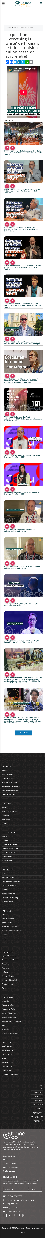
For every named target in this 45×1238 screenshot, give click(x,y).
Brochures (5, 968)
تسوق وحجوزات (38, 1120)
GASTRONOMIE (10, 833)
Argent (4, 1025)
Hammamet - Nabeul (9, 927)
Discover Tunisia (7, 1062)
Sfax (3, 915)
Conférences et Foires (10, 960)
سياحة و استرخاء (38, 1096)
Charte (5, 1160)
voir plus (23, 733)
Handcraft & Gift (7, 1050)
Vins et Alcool (7, 861)
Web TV (15, 27)
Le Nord (4, 939)
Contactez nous (9, 1171)
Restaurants (6, 840)
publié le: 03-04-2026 (26, 27)
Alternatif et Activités (9, 782)
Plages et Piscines (8, 794)
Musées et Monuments (10, 811)
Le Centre (5, 943)
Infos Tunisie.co (9, 1156)
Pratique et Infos (8, 1005)
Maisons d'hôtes (8, 774)
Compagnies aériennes (10, 790)
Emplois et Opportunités (10, 1033)
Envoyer (34, 1189)
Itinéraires (5, 815)
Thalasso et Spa (7, 778)
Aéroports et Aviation (9, 1017)
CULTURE (7, 804)
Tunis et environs (8, 919)
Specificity (5, 1029)
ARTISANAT (8, 870)
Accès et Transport (9, 1013)
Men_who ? (6, 819)
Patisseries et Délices (9, 844)
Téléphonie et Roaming (10, 898)
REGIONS (7, 911)
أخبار (42, 1088)
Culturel (4, 807)
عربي (40, 1085)
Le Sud (4, 935)
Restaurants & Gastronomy (11, 1074)
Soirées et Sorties (8, 976)
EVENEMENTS (9, 952)
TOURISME (8, 767)
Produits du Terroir (8, 852)
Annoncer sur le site (10, 1167)
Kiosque (4, 823)
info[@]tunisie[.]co (13, 1211)
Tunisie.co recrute (9, 1164)
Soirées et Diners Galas (10, 980)
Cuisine (4, 836)
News (4, 1058)
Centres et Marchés (9, 886)
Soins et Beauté (7, 902)
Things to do (6, 1070)
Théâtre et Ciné (7, 984)
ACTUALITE (8, 997)
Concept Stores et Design (11, 882)
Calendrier (5, 964)
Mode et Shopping (8, 894)
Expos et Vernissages (9, 956)
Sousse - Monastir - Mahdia (12, 931)
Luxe (3, 873)
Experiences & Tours (9, 1066)
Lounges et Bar (7, 857)
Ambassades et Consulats (11, 1021)
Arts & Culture (7, 1046)
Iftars (4, 988)
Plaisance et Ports (8, 1009)
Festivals (5, 972)
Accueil (9, 27)
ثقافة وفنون (39, 1100)
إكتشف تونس (38, 1092)
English (7, 1042)
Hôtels (4, 770)
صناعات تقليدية (38, 1104)
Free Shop (5, 890)
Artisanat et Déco (8, 878)
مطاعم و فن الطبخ (37, 1116)
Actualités (5, 1001)
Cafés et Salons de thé (10, 848)
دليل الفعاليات (38, 1108)
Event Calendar (7, 1054)
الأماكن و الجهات (37, 1112)
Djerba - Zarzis (7, 923)
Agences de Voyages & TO (11, 786)
